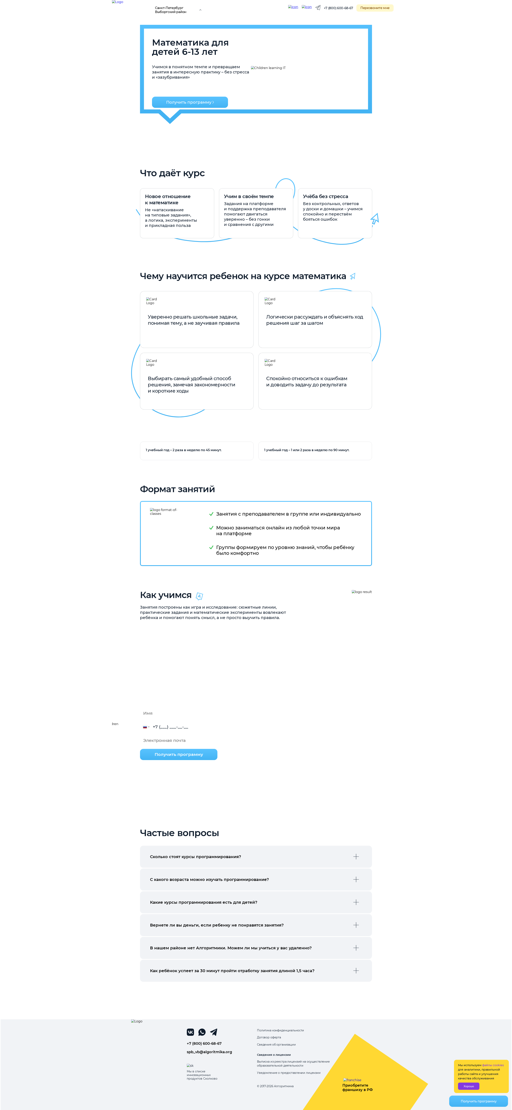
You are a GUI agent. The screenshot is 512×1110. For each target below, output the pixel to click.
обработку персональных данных (188, 774)
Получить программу (188, 102)
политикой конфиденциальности (186, 777)
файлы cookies (493, 1065)
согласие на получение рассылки (173, 767)
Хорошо (469, 1086)
